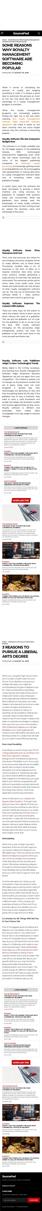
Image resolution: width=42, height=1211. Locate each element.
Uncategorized (10, 481)
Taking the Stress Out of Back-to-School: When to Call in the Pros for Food (20, 469)
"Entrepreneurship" (12, 432)
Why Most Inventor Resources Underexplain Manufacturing (17, 484)
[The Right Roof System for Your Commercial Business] (21, 512)
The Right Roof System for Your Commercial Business (18, 434)
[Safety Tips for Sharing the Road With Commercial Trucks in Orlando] (21, 550)
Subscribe (34, 1200)
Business (7, 451)
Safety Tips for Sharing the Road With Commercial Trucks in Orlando (21, 454)
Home (4, 40)
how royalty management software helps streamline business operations (21, 122)
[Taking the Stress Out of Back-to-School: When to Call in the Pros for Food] (21, 583)
